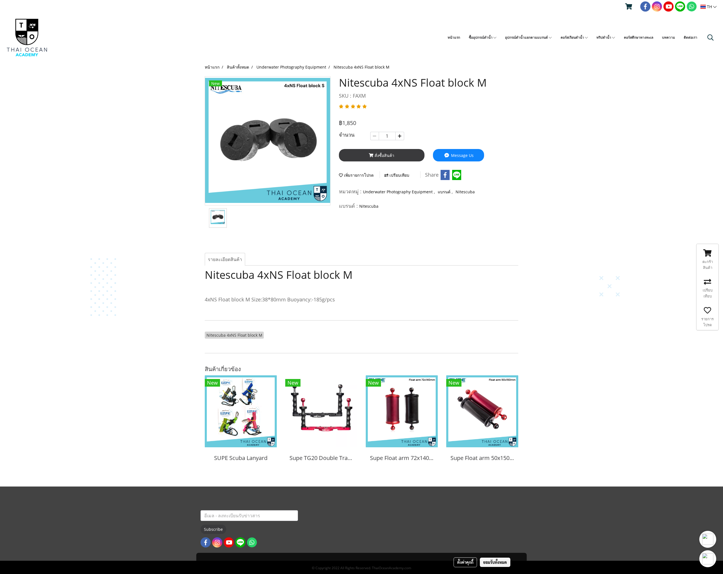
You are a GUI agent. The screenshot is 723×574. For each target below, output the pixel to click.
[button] (710, 37)
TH (709, 6)
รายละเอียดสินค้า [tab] (225, 259)
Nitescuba (465, 191)
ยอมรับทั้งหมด (495, 562)
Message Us (462, 155)
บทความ (668, 37)
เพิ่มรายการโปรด (358, 175)
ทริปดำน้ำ (604, 37)
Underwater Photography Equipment (398, 191)
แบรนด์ (445, 191)
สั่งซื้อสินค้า (383, 155)
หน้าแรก (454, 37)
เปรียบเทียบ (398, 175)
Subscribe (213, 529)
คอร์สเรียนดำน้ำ (573, 37)
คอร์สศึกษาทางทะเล (638, 37)
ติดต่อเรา (690, 37)
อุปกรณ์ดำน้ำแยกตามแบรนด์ (527, 37)
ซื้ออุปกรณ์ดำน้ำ (481, 37)
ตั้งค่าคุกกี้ (465, 562)
